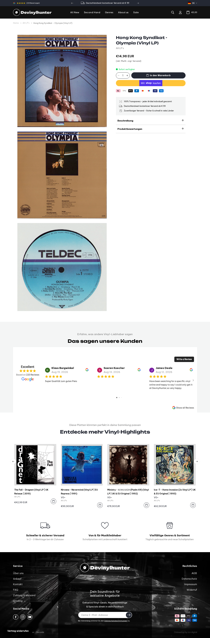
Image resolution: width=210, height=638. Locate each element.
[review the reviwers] (87, 370)
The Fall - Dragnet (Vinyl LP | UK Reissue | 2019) (31, 491)
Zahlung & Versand (24, 595)
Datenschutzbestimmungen (115, 621)
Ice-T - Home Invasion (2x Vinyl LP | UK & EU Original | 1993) (175, 491)
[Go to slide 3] (121, 397)
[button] (109, 12)
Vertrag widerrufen (18, 630)
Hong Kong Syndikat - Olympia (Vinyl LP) (52, 23)
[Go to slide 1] (116, 397)
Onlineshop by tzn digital (185, 632)
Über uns (18, 573)
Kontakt (18, 584)
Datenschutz (189, 578)
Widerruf (192, 589)
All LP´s (26, 23)
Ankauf (17, 578)
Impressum (190, 584)
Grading (17, 600)
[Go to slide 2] (119, 397)
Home (16, 23)
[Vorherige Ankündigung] (72, 3)
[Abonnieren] (129, 615)
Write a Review (184, 359)
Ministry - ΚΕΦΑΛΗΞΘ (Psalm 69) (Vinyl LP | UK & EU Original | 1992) (128, 491)
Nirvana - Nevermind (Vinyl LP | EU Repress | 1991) (79, 491)
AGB (194, 573)
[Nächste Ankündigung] (138, 3)
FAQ (15, 589)
